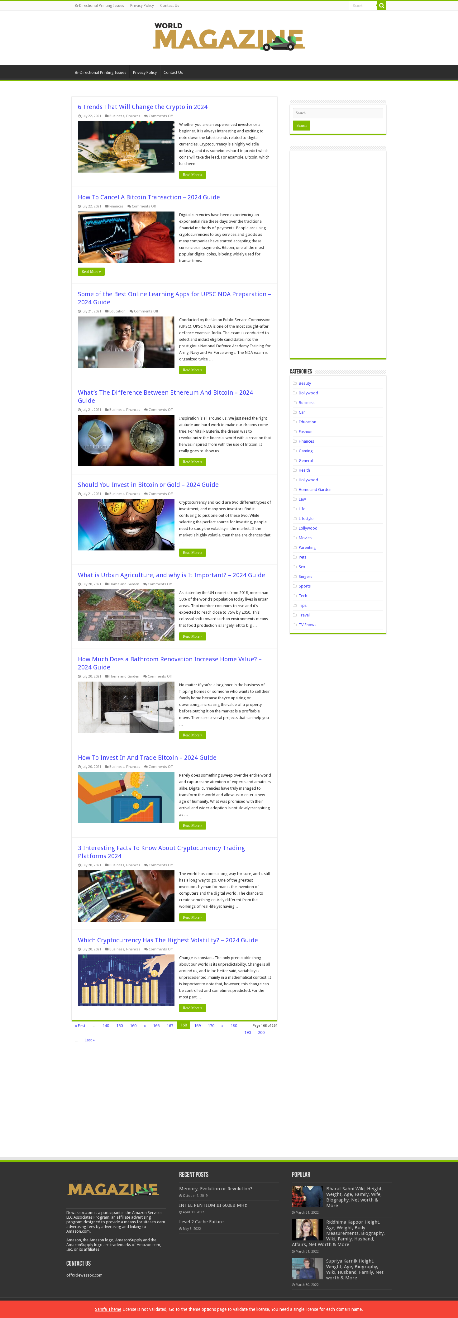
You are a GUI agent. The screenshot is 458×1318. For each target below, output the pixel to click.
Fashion (305, 431)
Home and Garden (124, 584)
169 (197, 1025)
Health (304, 470)
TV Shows (307, 624)
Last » (90, 1040)
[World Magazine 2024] (229, 36)
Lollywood (308, 528)
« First (80, 1025)
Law (302, 499)
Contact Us (169, 5)
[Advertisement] (338, 257)
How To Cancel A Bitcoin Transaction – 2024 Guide (149, 197)
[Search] (381, 5)
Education (117, 311)
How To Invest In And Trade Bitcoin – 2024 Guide (147, 757)
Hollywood (308, 480)
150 (119, 1025)
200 (261, 1032)
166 (156, 1025)
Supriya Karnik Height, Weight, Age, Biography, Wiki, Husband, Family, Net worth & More (355, 1269)
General (306, 460)
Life (302, 509)
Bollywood (308, 393)
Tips (303, 605)
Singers (305, 576)
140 (106, 1025)
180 (234, 1025)
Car (302, 412)
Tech (303, 595)
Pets (302, 557)
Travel (304, 615)
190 (247, 1032)
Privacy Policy (142, 5)
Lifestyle (306, 518)
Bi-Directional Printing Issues (99, 5)
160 (133, 1025)
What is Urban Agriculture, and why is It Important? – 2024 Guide (171, 575)
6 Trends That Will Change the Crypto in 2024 (143, 107)
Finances (133, 116)
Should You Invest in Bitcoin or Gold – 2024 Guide (148, 484)
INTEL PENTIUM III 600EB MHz (213, 1205)
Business (116, 116)
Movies (305, 537)
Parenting (307, 547)
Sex (302, 566)
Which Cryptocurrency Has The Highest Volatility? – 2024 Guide (168, 940)
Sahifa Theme (108, 1309)
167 (170, 1025)
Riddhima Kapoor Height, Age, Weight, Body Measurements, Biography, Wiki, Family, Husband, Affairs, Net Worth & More (338, 1233)
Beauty (305, 383)
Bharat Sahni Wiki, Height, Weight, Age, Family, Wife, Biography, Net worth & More (354, 1197)
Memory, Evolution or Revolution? (215, 1189)
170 (211, 1025)
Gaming (306, 451)
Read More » (192, 175)
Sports (305, 586)
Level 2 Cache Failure (201, 1222)
